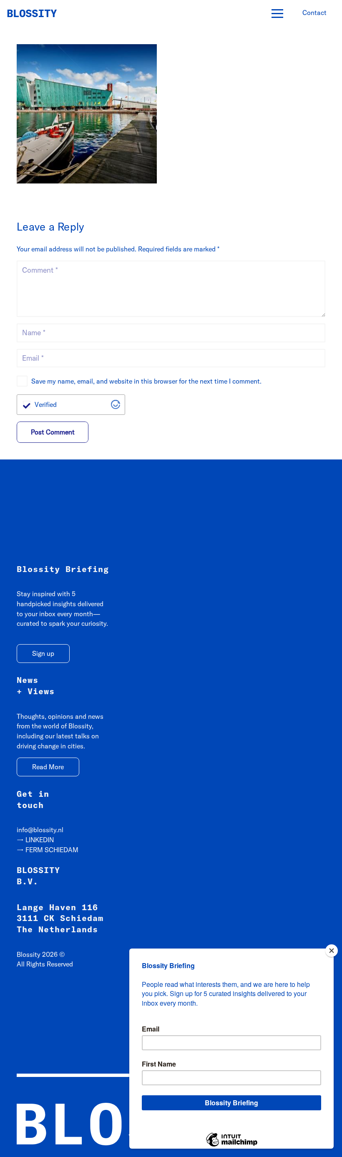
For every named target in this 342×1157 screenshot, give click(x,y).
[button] (277, 14)
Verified (46, 404)
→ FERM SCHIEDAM (47, 850)
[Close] (331, 950)
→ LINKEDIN (35, 840)
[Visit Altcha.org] (115, 404)
